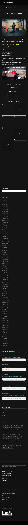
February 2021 (5, 254)
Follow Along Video (15, 429)
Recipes (21, 440)
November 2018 (5, 302)
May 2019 (4, 291)
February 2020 (5, 275)
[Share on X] (6, 95)
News (3, 412)
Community (4, 410)
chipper (8, 427)
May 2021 (4, 249)
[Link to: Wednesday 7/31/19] (8, 145)
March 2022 (4, 231)
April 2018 (4, 315)
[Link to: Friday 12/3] (20, 109)
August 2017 (5, 329)
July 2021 (4, 245)
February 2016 (5, 345)
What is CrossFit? (6, 470)
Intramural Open (13, 434)
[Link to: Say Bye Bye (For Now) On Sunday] (8, 133)
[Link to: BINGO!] (8, 109)
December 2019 (5, 279)
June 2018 (4, 311)
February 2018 (5, 318)
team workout (5, 445)
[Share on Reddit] (22, 95)
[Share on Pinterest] (11, 95)
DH (21, 427)
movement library (6, 438)
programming (16, 440)
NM (14, 438)
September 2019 (5, 284)
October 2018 (5, 304)
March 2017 (4, 338)
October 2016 (5, 343)
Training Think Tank (19, 445)
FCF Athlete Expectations (8, 471)
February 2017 (5, 340)
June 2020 (4, 268)
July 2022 (4, 224)
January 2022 (5, 234)
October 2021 (5, 240)
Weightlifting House (6, 447)
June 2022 (4, 225)
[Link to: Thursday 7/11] (20, 133)
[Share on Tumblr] (16, 95)
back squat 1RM (7, 425)
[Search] (21, 2)
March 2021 (4, 252)
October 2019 (5, 282)
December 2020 (5, 257)
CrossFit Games (17, 427)
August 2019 (5, 286)
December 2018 (5, 300)
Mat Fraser (10, 436)
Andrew (19, 84)
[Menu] (24, 2)
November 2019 (5, 281)
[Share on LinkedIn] (14, 95)
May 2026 (4, 200)
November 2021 (5, 238)
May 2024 (4, 207)
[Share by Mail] (24, 95)
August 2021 (5, 243)
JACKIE (18, 434)
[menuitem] (21, 2)
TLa (13, 445)
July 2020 (4, 266)
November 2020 (5, 259)
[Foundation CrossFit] (11, 2)
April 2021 (4, 250)
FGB (10, 429)
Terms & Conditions (6, 473)
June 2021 (4, 247)
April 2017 (4, 336)
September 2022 (5, 220)
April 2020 (4, 272)
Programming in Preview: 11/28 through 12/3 (14, 376)
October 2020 (5, 261)
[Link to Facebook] (21, 523)
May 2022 (4, 227)
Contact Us (4, 480)
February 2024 (5, 209)
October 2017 (5, 325)
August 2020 (5, 265)
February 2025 (5, 206)
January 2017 (5, 341)
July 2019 (4, 288)
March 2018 (4, 316)
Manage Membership (7, 475)
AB (3, 425)
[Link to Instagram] (23, 523)
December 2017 (5, 322)
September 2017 (5, 327)
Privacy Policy (5, 477)
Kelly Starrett (5, 436)
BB (11, 425)
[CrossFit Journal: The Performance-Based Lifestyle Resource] (7, 515)
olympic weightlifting (6, 440)
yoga (11, 447)
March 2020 (4, 273)
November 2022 (5, 216)
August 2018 (5, 307)
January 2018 (5, 320)
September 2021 (5, 241)
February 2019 (5, 297)
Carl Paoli (4, 427)
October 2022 (5, 218)
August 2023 (5, 211)
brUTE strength (20, 425)
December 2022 (5, 215)
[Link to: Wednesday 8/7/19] (20, 145)
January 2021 (5, 256)
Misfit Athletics (15, 436)
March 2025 (4, 204)
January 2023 (5, 213)
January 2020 (5, 277)
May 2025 (4, 202)
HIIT (8, 434)
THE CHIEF (10, 445)
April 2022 (4, 229)
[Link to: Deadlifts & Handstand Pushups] (20, 121)
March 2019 (4, 295)
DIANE (15, 87)
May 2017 (4, 334)
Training (4, 415)
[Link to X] (25, 523)
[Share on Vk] (19, 95)
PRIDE (12, 440)
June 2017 (4, 332)
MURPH (11, 438)
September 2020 (5, 263)
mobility (21, 436)
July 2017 (4, 331)
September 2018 (5, 306)
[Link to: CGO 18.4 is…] (8, 121)
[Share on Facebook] (3, 95)
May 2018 (4, 313)
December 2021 (5, 236)
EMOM (7, 429)
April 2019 (4, 293)
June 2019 (4, 290)
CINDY (12, 427)
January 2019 (5, 298)
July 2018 (4, 309)
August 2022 (5, 222)
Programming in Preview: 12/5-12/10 (12, 357)
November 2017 (5, 323)
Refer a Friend (5, 478)
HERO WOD (5, 434)
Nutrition (4, 414)
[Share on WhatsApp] (8, 95)
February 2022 (5, 232)
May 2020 (4, 270)
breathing (15, 425)
